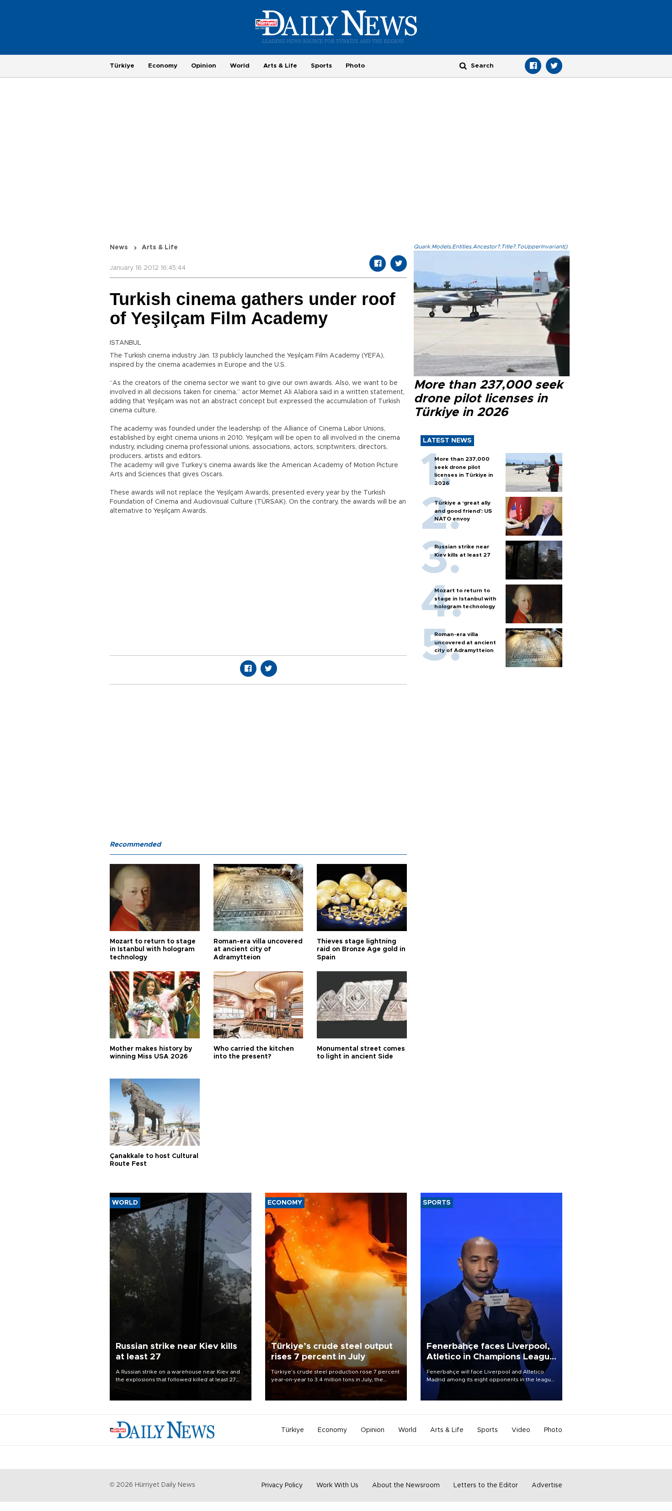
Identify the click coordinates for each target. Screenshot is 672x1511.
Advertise (547, 1485)
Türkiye (122, 66)
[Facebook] (533, 66)
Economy (162, 66)
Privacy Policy (282, 1485)
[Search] (463, 65)
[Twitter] (554, 66)
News (119, 247)
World (240, 66)
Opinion (203, 66)
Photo (355, 66)
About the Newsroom (406, 1485)
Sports (321, 66)
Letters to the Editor (485, 1485)
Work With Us (337, 1485)
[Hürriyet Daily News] (336, 26)
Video (521, 1430)
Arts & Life (280, 66)
